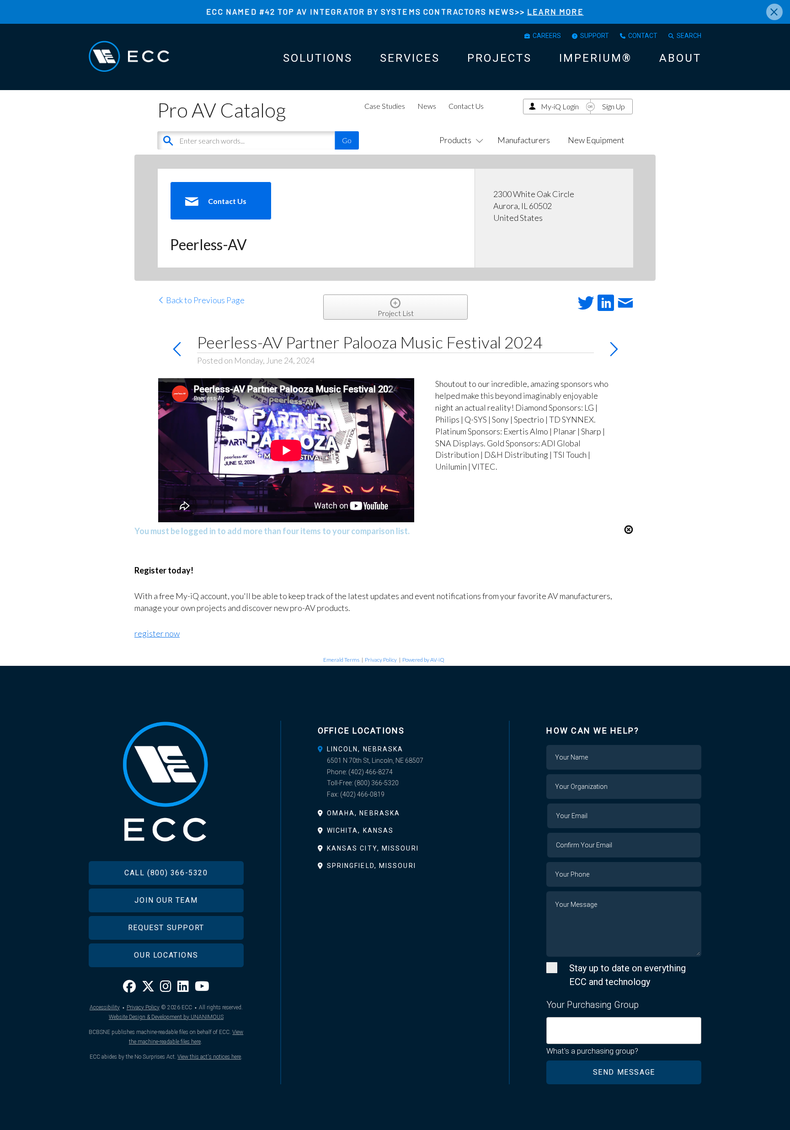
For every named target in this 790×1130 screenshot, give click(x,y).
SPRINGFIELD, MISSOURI (371, 865)
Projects (499, 58)
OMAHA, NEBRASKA (363, 813)
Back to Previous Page (205, 300)
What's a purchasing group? (592, 1050)
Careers (547, 35)
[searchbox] (552, 1025)
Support (594, 35)
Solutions (317, 58)
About (680, 58)
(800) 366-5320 (376, 783)
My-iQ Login (560, 106)
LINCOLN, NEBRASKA (365, 749)
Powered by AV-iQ (423, 659)
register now (157, 633)
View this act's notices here (209, 1057)
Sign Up (613, 106)
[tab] (395, 749)
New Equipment (596, 140)
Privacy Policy (381, 659)
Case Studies (384, 106)
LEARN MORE (555, 11)
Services (410, 58)
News (426, 106)
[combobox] (623, 1030)
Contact (642, 35)
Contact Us (466, 106)
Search (689, 35)
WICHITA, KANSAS (360, 830)
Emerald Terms (341, 659)
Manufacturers (523, 140)
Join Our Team (166, 900)
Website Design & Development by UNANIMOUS (166, 1017)
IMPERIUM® (595, 58)
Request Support (166, 927)
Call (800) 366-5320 (166, 872)
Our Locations (166, 955)
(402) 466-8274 (370, 772)
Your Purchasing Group (592, 1004)
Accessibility (105, 1007)
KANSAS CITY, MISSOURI (373, 848)
